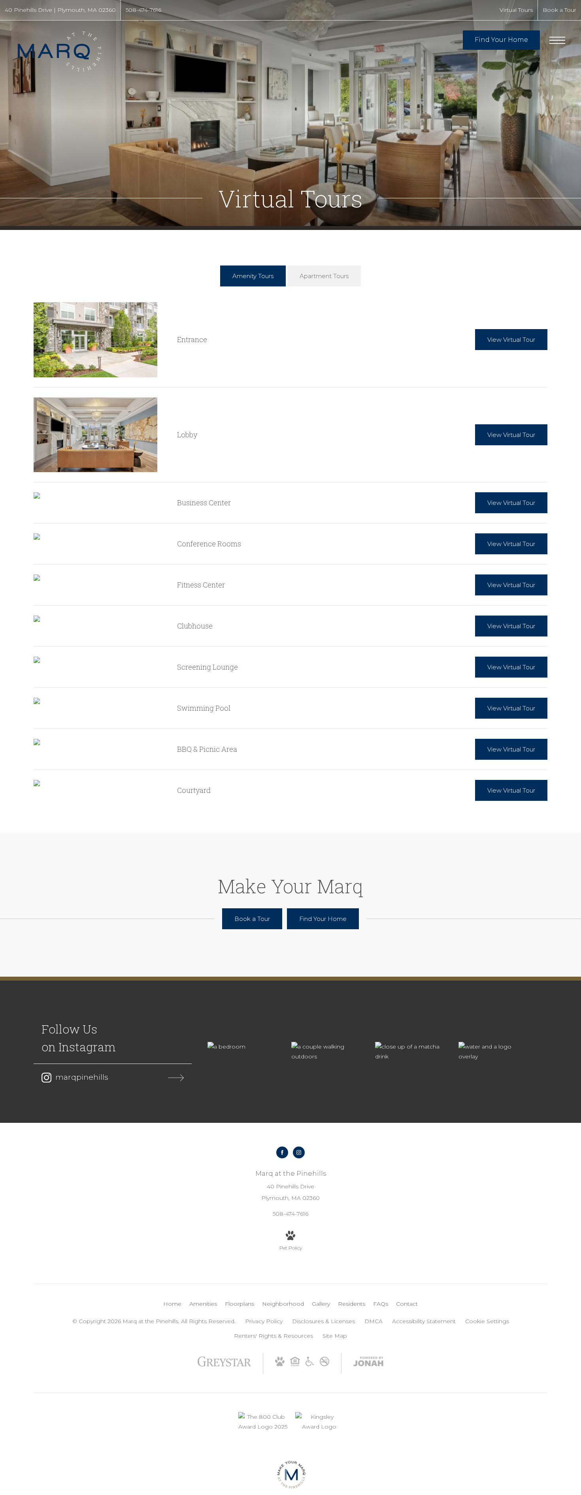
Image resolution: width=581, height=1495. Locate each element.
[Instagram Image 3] (409, 1052)
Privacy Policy (264, 1321)
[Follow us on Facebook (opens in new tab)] (282, 1152)
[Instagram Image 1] (241, 1047)
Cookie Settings (487, 1321)
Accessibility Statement (424, 1321)
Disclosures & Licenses (323, 1321)
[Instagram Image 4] (492, 1052)
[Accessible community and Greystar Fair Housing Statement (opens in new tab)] (310, 1364)
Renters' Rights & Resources (273, 1335)
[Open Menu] (557, 40)
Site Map (335, 1335)
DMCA (373, 1321)
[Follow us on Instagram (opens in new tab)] (299, 1152)
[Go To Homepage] (59, 51)
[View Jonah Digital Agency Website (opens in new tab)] (368, 1363)
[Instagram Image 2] (325, 1052)
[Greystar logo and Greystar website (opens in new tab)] (224, 1365)
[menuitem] (172, 1304)
